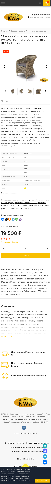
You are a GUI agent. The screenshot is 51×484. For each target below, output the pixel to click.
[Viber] (20, 219)
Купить (25, 255)
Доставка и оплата (14, 443)
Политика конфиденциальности (27, 447)
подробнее (6, 336)
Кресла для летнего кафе (20, 208)
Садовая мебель (18, 31)
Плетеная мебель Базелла (26, 203)
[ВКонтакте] (2, 219)
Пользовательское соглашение (27, 451)
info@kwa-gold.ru (26, 459)
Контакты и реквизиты (37, 443)
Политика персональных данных (25, 433)
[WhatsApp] (16, 219)
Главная (4, 31)
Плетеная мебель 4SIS (24, 206)
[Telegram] (13, 219)
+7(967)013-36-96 (41, 14)
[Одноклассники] (9, 219)
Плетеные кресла (18, 200)
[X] (6, 219)
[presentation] (4, 67)
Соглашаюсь (42, 481)
